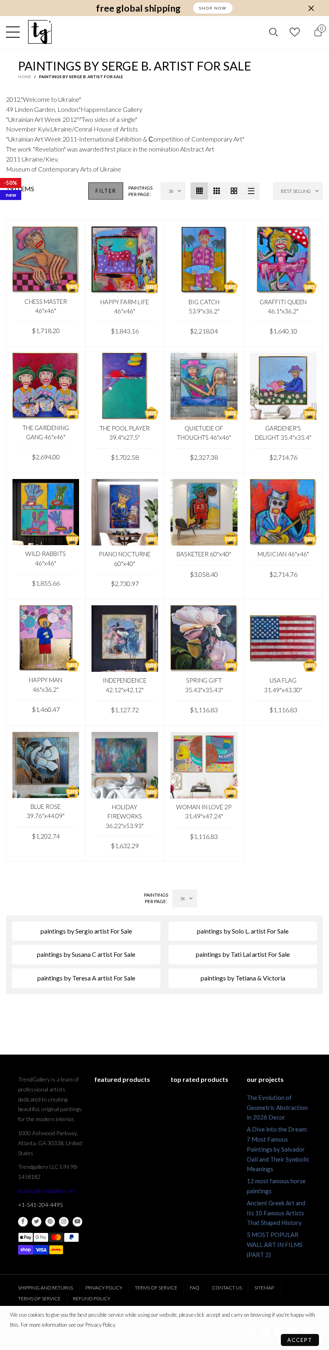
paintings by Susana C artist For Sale (86, 954)
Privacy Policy (103, 1288)
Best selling (296, 191)
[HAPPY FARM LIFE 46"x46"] (124, 259)
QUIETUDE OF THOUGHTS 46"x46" (204, 432)
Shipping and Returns (45, 1288)
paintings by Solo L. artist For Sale (242, 931)
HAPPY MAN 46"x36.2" (45, 684)
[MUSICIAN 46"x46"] (283, 512)
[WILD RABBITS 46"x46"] (45, 512)
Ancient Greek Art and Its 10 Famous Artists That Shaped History (276, 1213)
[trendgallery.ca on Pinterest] (50, 1222)
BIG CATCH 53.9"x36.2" (204, 306)
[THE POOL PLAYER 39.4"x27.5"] (124, 386)
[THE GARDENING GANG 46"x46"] (45, 386)
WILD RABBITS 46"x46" (45, 558)
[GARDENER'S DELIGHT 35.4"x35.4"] (283, 386)
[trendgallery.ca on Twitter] (36, 1222)
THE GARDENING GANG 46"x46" (45, 432)
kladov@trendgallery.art (46, 1190)
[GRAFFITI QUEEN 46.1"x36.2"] (283, 259)
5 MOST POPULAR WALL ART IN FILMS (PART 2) (275, 1244)
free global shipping (138, 8)
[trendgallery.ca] (40, 32)
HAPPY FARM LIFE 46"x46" (124, 306)
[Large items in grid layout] (216, 191)
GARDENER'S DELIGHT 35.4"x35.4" (283, 432)
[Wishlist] (295, 32)
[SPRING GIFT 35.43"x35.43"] (204, 638)
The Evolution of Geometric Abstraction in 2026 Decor (277, 1107)
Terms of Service (156, 1288)
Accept (300, 1340)
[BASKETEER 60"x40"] (204, 512)
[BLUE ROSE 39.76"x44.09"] (45, 765)
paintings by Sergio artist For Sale (86, 931)
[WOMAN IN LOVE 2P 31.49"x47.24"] (204, 765)
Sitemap (264, 1288)
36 (171, 191)
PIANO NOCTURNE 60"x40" (124, 558)
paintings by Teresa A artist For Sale (86, 978)
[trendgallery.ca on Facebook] (23, 1222)
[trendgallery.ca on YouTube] (77, 1222)
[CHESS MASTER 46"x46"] (45, 259)
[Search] (273, 32)
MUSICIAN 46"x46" (283, 554)
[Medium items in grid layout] (199, 191)
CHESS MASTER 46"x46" (45, 306)
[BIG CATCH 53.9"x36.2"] (204, 259)
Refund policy (91, 1298)
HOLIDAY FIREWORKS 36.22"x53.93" (125, 816)
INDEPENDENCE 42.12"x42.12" (124, 685)
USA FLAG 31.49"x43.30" (283, 685)
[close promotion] (311, 8)
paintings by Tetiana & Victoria (243, 978)
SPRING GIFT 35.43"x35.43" (204, 685)
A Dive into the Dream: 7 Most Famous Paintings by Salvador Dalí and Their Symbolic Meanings (278, 1149)
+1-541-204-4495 (40, 1204)
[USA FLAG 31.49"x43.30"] (283, 638)
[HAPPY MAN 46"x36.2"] (45, 638)
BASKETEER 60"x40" (204, 554)
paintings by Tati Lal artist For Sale (243, 954)
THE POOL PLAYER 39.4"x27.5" (125, 432)
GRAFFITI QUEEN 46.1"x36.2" (283, 306)
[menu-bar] (15, 32)
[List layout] (251, 191)
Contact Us (227, 1288)
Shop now (213, 8)
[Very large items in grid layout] (233, 191)
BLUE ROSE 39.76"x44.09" (45, 811)
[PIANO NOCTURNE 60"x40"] (124, 512)
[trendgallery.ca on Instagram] (64, 1222)
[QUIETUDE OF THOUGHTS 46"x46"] (204, 386)
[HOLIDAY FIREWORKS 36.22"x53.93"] (124, 765)
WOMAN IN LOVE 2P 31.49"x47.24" (204, 811)
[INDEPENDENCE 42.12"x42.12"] (124, 638)
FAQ (194, 1288)
